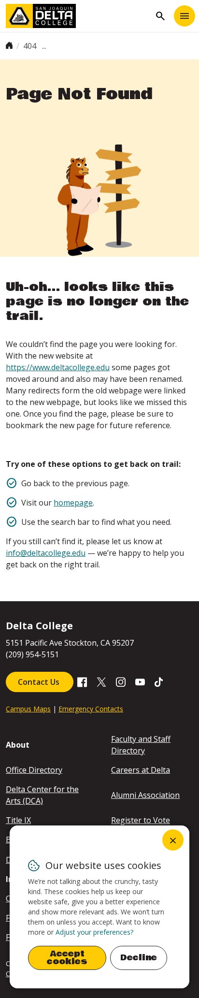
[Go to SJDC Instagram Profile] (120, 681)
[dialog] (99, 906)
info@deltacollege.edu (45, 553)
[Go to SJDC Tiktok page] (159, 681)
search (160, 16)
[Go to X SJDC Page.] (101, 681)
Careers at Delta (140, 770)
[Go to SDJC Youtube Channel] (140, 681)
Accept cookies (67, 958)
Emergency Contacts (90, 708)
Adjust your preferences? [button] (94, 932)
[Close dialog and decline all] (173, 840)
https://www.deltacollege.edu (58, 367)
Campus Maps (28, 708)
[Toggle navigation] (184, 16)
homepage (73, 502)
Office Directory (34, 770)
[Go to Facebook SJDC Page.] (82, 681)
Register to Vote (140, 820)
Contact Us (39, 682)
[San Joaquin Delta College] (78, 16)
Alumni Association (145, 795)
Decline (138, 958)
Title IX (18, 820)
